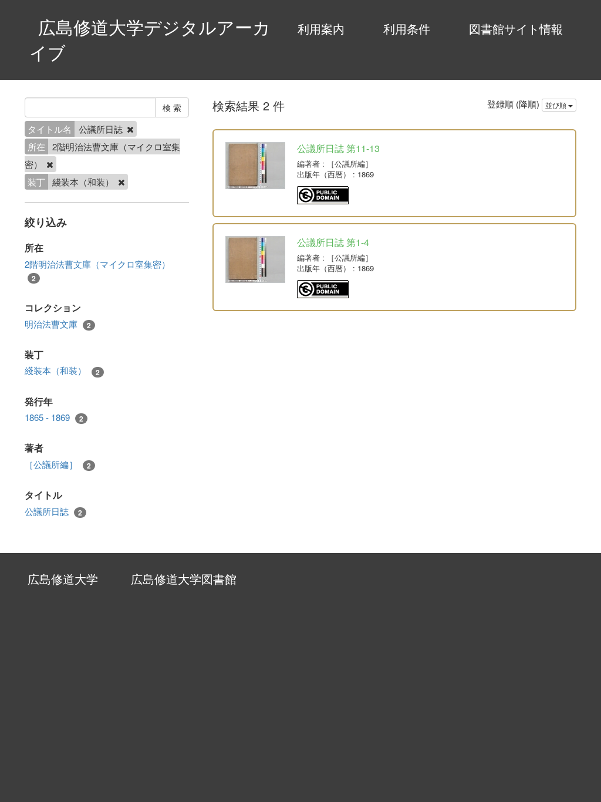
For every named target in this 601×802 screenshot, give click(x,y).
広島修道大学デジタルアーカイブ (150, 39)
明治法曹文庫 (58, 324)
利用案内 (321, 28)
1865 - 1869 (54, 417)
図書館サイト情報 (516, 28)
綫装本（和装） (62, 370)
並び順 (556, 105)
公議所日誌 (53, 511)
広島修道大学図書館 (184, 578)
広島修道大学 (63, 578)
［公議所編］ (58, 464)
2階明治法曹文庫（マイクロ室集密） (97, 270)
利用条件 (406, 28)
